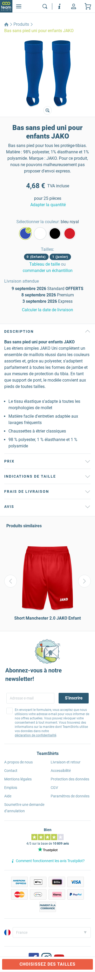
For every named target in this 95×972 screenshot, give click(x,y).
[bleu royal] (25, 233)
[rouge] (69, 233)
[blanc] (40, 233)
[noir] (55, 233)
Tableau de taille (44, 264)
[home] (6, 24)
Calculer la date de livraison (47, 309)
